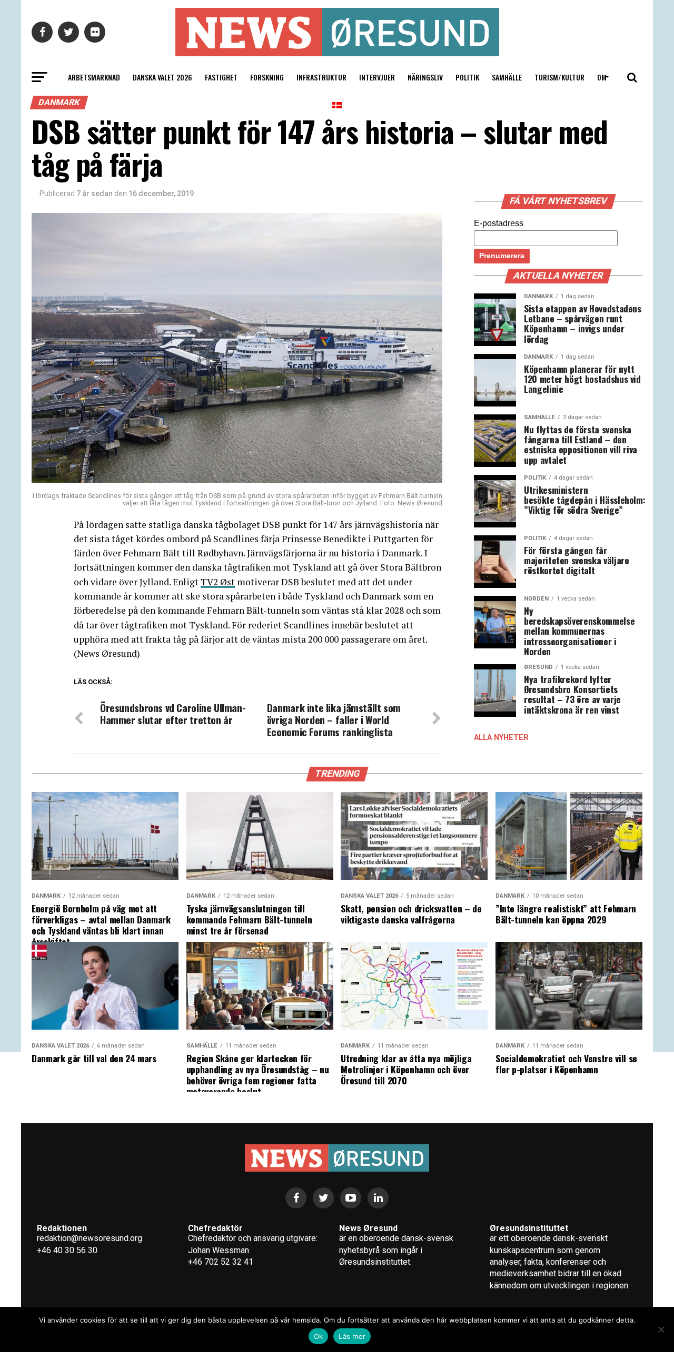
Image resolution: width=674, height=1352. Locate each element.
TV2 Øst (218, 582)
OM (602, 77)
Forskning (267, 77)
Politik (467, 77)
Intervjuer (377, 77)
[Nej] (661, 1329)
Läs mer (352, 1336)
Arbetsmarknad (94, 77)
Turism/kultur (559, 77)
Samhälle (507, 77)
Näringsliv (425, 77)
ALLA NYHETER (501, 737)
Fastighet (221, 77)
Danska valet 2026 (162, 77)
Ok (318, 1336)
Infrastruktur (321, 77)
